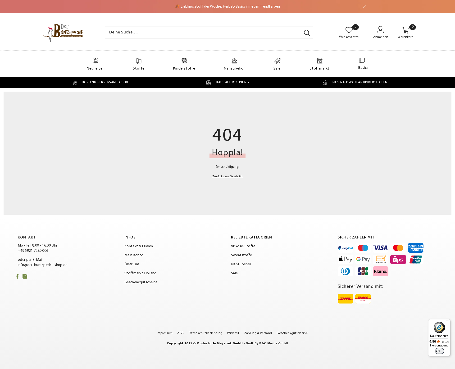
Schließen (364, 7)
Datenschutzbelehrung (205, 333)
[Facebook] (17, 276)
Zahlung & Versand (258, 333)
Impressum (165, 333)
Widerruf (233, 333)
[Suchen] (209, 32)
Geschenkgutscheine (292, 333)
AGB (180, 333)
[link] (100, 82)
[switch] (439, 351)
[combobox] (203, 32)
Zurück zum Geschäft (227, 176)
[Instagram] (24, 276)
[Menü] (447, 322)
